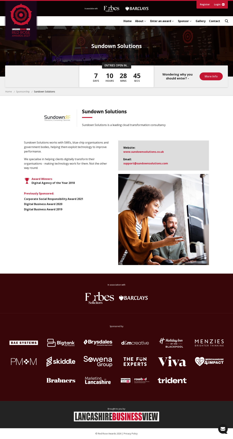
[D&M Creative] (135, 343)
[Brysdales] (97, 343)
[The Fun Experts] (135, 361)
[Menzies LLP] (209, 343)
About (139, 21)
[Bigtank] (60, 343)
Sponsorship (23, 91)
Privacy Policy (131, 433)
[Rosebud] (135, 380)
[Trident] (172, 380)
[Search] (226, 21)
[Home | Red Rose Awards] (26, 21)
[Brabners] (60, 380)
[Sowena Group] (97, 361)
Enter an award (160, 21)
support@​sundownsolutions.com (145, 163)
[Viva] (172, 361)
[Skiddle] (60, 361)
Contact (214, 21)
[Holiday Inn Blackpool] (172, 343)
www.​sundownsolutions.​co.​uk (143, 152)
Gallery (201, 21)
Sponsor (183, 21)
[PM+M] (23, 361)
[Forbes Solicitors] (99, 298)
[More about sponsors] (116, 8)
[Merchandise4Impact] (209, 361)
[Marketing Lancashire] (97, 380)
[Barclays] (133, 298)
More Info (211, 76)
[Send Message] (223, 429)
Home (127, 21)
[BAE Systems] (23, 343)
